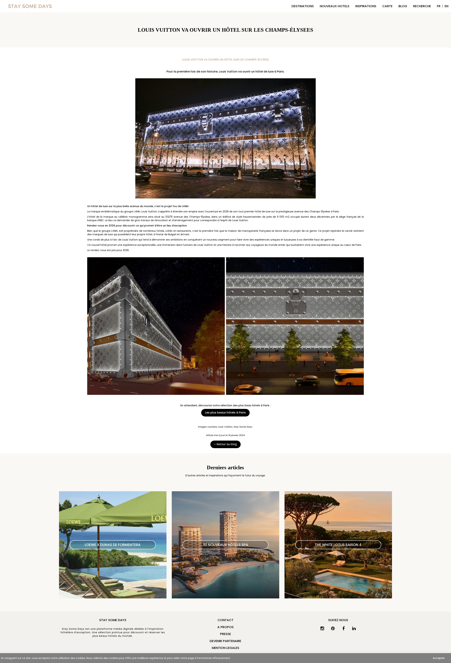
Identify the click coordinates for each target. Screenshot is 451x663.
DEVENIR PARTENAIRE (225, 641)
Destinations (303, 6)
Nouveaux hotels (334, 6)
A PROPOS (225, 627)
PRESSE (225, 634)
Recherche (422, 6)
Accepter (439, 658)
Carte (387, 6)
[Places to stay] (30, 6)
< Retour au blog (225, 444)
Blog (403, 6)
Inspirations (365, 6)
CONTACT (225, 620)
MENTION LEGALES (225, 648)
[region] (225, 658)
